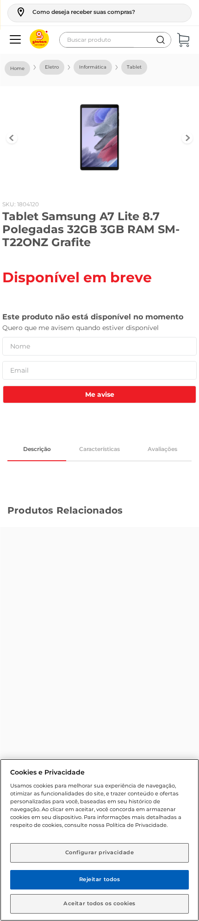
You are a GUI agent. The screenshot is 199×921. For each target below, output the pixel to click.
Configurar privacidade (99, 852)
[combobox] (115, 40)
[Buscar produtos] (160, 39)
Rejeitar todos (99, 879)
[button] (75, 12)
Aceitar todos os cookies (99, 903)
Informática (92, 67)
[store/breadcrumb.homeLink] (17, 68)
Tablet (134, 67)
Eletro (52, 67)
